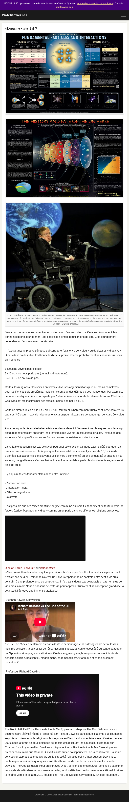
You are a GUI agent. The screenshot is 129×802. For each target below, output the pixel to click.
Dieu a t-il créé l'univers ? (20, 568)
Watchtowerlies (14, 15)
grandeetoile (47, 568)
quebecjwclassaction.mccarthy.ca (95, 3)
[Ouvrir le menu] (123, 15)
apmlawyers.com (65, 7)
